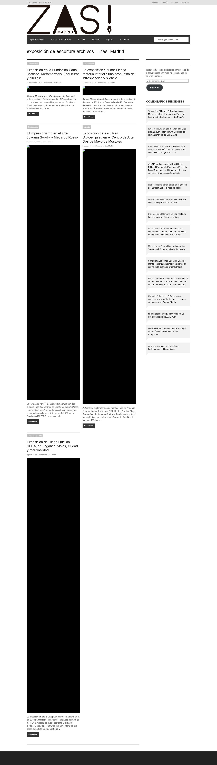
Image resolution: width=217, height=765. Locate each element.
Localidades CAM (35, 436)
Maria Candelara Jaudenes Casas (164, 278)
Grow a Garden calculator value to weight (167, 328)
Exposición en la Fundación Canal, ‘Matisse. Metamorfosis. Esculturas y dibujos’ (53, 74)
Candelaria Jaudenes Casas (161, 261)
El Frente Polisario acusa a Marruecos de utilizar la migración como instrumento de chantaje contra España (166, 114)
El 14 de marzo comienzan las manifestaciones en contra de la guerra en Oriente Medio (167, 264)
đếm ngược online (156, 346)
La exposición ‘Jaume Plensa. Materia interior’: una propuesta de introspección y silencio (109, 74)
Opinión (165, 2)
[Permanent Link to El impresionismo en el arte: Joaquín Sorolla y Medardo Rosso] (53, 272)
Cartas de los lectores (61, 39)
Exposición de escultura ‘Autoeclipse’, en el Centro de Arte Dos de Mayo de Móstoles (108, 137)
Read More (32, 114)
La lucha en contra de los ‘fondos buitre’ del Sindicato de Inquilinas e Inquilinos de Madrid (167, 231)
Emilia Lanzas (47, 142)
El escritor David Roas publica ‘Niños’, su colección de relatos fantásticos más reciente (168, 170)
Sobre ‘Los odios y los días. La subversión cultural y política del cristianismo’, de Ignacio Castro (167, 132)
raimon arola (154, 314)
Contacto (185, 2)
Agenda (155, 2)
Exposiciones (33, 64)
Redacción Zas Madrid (52, 83)
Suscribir (154, 87)
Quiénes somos (37, 39)
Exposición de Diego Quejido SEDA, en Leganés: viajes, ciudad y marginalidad (52, 446)
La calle (174, 2)
